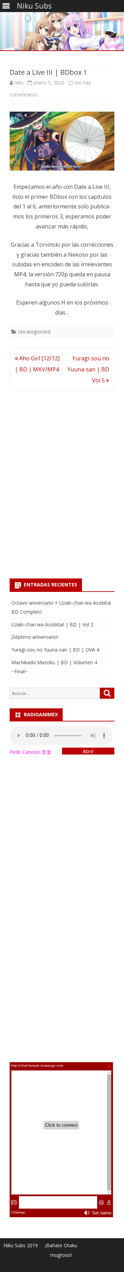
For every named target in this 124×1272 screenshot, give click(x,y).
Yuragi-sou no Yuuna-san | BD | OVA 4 (55, 649)
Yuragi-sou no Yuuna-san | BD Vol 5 (88, 369)
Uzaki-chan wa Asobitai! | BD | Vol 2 (52, 624)
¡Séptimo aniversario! (34, 637)
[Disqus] (62, 482)
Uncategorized (34, 331)
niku (18, 82)
